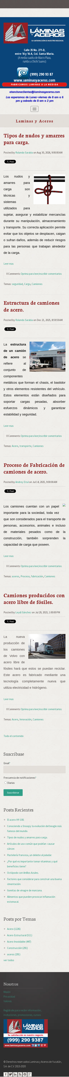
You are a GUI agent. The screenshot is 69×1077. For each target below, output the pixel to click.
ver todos (9, 960)
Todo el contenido (14, 736)
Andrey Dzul (22, 482)
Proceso (25, 576)
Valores (8, 1001)
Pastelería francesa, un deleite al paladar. (29, 855)
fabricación (37, 576)
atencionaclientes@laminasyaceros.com (34, 91)
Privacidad (9, 996)
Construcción (17, 948)
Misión (7, 992)
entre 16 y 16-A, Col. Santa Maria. (34, 54)
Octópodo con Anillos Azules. (23, 872)
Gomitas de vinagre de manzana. (24, 890)
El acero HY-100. (15, 819)
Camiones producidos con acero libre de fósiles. (34, 598)
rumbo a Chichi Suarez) (34, 61)
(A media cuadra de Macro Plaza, (34, 57)
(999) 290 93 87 (41, 74)
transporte (25, 446)
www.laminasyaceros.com (34, 80)
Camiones (37, 284)
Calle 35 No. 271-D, (34, 50)
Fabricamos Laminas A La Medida (34, 84)
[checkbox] (34, 783)
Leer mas (9, 263)
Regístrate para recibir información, (23, 1013)
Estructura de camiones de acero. (31, 306)
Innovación (25, 719)
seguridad (17, 284)
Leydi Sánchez (23, 612)
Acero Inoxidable (19, 941)
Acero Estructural (19, 935)
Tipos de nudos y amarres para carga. (34, 139)
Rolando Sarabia (24, 152)
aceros (15, 576)
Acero (15, 446)
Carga (27, 284)
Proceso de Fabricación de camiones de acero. (34, 468)
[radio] (34, 783)
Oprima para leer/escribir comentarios (41, 273)
